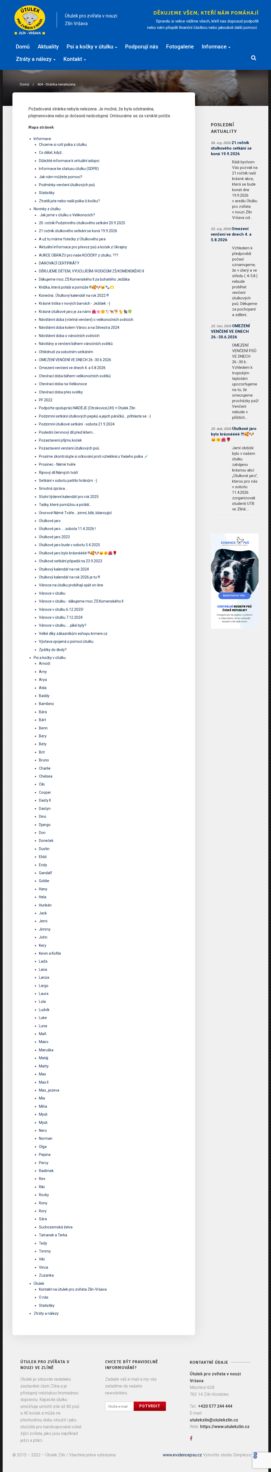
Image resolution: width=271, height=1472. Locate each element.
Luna (43, 1026)
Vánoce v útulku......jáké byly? (62, 625)
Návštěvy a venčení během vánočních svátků (76, 344)
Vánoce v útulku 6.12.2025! (61, 609)
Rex (42, 1179)
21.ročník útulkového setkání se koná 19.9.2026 (78, 231)
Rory (43, 1211)
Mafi (42, 1034)
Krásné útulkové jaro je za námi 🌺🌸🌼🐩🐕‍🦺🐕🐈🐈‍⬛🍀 (85, 311)
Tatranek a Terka (53, 1235)
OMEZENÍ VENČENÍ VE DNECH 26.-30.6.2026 (75, 360)
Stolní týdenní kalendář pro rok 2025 (69, 497)
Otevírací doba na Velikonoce (63, 384)
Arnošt (44, 663)
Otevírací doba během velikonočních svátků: (75, 376)
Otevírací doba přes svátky (61, 392)
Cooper (45, 792)
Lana (43, 969)
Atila (43, 688)
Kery (42, 945)
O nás (43, 1297)
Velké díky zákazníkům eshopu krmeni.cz (73, 633)
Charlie (45, 768)
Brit (42, 752)
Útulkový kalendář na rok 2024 (64, 569)
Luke (43, 1018)
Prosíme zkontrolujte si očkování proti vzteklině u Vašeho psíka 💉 (93, 456)
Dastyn (45, 808)
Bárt (42, 720)
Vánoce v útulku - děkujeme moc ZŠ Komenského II (81, 601)
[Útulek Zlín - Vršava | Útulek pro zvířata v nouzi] (30, 20)
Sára (43, 1219)
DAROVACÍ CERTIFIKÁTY (59, 263)
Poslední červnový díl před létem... (67, 432)
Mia (42, 1098)
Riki (42, 1187)
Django (45, 825)
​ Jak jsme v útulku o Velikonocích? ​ (67, 215)
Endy (43, 865)
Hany (43, 889)
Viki (42, 1259)
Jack (43, 913)
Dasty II (45, 800)
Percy (43, 1163)
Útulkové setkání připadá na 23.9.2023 (70, 561)
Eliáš (43, 857)
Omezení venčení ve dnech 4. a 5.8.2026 (72, 368)
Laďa (43, 961)
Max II (43, 1082)
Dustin (44, 849)
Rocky (44, 1195)
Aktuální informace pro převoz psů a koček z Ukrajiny (83, 247)
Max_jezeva (49, 1090)
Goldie (44, 881)
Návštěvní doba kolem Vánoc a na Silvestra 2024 (79, 327)
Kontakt (73, 59)
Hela (42, 897)
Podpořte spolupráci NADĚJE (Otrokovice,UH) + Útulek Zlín (87, 408)
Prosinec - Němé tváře (57, 464)
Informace (214, 46)
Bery (43, 736)
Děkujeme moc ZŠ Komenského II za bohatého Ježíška (84, 279)
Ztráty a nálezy (34, 59)
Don (42, 833)
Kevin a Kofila (50, 953)
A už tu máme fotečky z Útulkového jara (72, 239)
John (43, 937)
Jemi (43, 921)
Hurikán (45, 905)
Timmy (45, 1251)
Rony (43, 1203)
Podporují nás (141, 46)
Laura (43, 993)
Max (42, 1074)
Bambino (46, 704)
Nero (43, 1130)
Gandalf (45, 873)
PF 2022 (45, 400)
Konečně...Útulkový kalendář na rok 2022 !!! (74, 295)
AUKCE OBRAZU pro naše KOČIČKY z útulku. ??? (78, 255)
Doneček (46, 840)
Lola (42, 1001)
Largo (43, 986)
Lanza (44, 977)
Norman (45, 1138)
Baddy (44, 696)
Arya (43, 679)
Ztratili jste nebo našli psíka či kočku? (69, 201)
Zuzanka (46, 1275)
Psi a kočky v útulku (90, 46)
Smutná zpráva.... (53, 488)
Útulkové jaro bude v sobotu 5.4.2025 (69, 545)
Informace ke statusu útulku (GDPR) (69, 169)
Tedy (43, 1243)
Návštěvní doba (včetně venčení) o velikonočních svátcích (86, 319)
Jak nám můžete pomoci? (60, 177)
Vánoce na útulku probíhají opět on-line (71, 585)
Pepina (45, 1154)
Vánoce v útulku (52, 593)
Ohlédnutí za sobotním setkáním (66, 352)
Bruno (44, 760)
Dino (42, 816)
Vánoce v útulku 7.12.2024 (61, 617)
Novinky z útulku (47, 209)
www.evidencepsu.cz (182, 1454)
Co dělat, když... (51, 152)
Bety (43, 744)
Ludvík (44, 1010)
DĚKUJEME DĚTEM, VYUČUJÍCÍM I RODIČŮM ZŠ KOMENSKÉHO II (91, 271)
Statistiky (47, 193)
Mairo (43, 1042)
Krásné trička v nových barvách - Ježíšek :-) (74, 303)
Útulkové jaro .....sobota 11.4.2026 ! (67, 529)
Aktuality (48, 46)
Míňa (43, 1106)
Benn (43, 728)
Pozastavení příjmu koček (60, 440)
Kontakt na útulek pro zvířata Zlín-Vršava (73, 1289)
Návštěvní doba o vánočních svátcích (69, 336)
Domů (23, 46)
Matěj (43, 1058)
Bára (43, 712)
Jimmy (45, 929)
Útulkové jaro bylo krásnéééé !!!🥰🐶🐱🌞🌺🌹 (78, 553)
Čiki (42, 784)
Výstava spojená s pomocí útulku (66, 641)
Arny (43, 672)
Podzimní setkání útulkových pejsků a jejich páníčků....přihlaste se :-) (95, 416)
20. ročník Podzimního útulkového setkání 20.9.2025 (82, 223)
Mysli (43, 1114)
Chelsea (45, 776)
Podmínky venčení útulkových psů (67, 185)
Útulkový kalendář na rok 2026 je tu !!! (69, 577)
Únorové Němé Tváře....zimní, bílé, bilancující (75, 513)
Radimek (46, 1171)
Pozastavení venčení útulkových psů (69, 448)
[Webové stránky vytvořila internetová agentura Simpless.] (255, 1454)
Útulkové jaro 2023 (54, 537)
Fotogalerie (180, 46)
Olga (43, 1147)
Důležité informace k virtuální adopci (69, 161)
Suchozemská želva (56, 1227)
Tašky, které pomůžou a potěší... (65, 504)
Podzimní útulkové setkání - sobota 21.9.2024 (77, 424)
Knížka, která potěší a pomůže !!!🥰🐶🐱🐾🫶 (76, 287)
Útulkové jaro (50, 521)
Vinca (43, 1267)
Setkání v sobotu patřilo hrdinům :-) (68, 480)
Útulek (39, 1283)
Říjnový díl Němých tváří (58, 472)
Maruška (46, 1050)
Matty (44, 1066)
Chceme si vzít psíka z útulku (63, 144)
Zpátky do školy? (53, 650)
